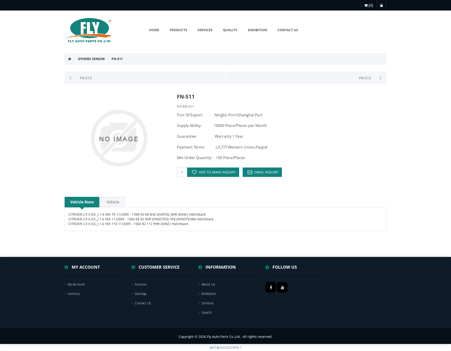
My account (76, 284)
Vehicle (113, 202)
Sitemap (141, 293)
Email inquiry (266, 172)
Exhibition (209, 293)
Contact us (143, 303)
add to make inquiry (217, 172)
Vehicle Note (82, 202)
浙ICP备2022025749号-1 (225, 348)
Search (207, 312)
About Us (208, 284)
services (74, 293)
